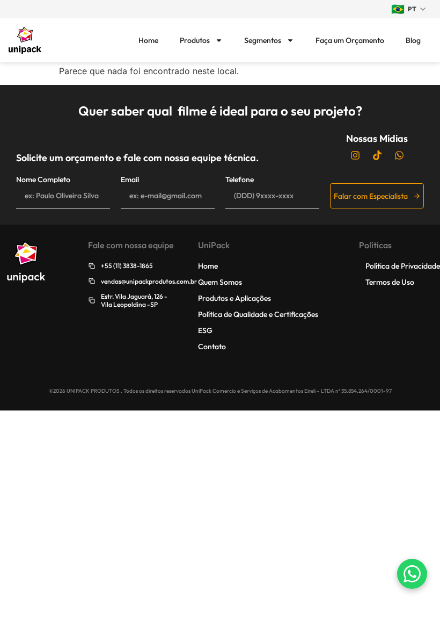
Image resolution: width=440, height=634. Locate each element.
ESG (205, 330)
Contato (212, 346)
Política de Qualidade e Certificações (258, 314)
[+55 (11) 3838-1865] (92, 266)
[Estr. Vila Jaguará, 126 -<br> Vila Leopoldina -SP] (92, 300)
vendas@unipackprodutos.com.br (149, 281)
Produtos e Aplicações (234, 298)
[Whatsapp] (399, 155)
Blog (413, 40)
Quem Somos (220, 282)
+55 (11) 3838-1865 (127, 266)
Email (130, 179)
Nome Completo (43, 179)
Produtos (195, 40)
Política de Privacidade (402, 266)
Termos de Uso (389, 282)
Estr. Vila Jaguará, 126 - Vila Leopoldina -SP (134, 300)
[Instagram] (355, 155)
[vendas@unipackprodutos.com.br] (92, 281)
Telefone (239, 179)
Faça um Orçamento (350, 40)
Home (148, 40)
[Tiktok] (377, 155)
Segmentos (262, 40)
